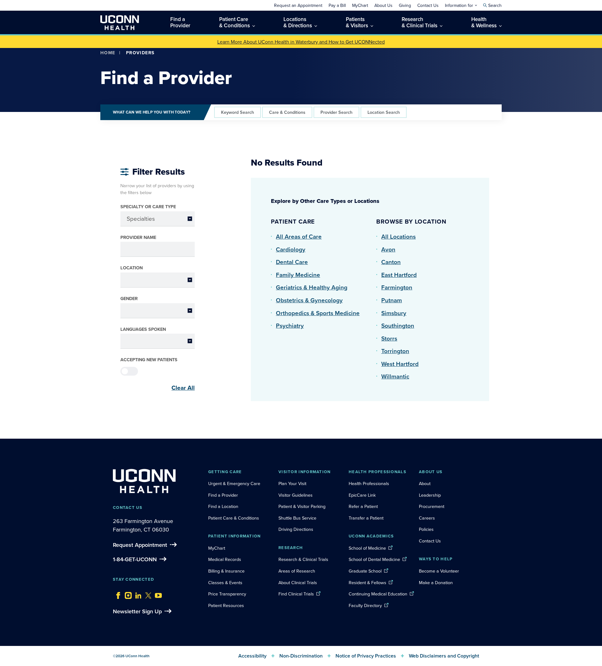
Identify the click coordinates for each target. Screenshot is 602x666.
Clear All (183, 387)
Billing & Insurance (226, 571)
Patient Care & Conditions (233, 518)
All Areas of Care (299, 236)
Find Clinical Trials (296, 593)
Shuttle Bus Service (297, 518)
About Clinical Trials (297, 582)
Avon (388, 249)
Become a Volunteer (439, 571)
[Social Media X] (146, 594)
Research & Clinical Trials (303, 559)
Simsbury (393, 313)
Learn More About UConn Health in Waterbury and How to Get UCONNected (301, 41)
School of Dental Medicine (374, 559)
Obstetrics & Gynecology (309, 300)
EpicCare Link (362, 495)
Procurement (431, 506)
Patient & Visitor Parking (301, 506)
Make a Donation (436, 582)
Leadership (430, 495)
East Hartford (399, 274)
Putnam (391, 300)
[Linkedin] (136, 594)
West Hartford (400, 363)
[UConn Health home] (119, 22)
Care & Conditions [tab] (287, 112)
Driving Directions (295, 529)
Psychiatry (290, 325)
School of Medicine (367, 548)
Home (107, 52)
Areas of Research (297, 571)
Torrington (395, 350)
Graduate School (365, 571)
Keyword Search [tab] (237, 112)
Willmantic (395, 376)
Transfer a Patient (366, 518)
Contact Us (430, 540)
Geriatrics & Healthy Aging (311, 287)
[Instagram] (126, 594)
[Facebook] (116, 594)
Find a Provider (223, 495)
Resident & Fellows (367, 582)
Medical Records (224, 559)
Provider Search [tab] (336, 112)
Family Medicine (298, 274)
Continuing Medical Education (378, 593)
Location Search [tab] (383, 112)
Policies (426, 529)
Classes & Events (225, 582)
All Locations (398, 236)
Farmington (396, 287)
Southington (397, 325)
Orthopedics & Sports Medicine (318, 313)
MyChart (216, 548)
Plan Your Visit (292, 483)
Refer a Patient (363, 506)
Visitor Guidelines (295, 495)
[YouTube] (157, 594)
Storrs (389, 338)
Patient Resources (226, 605)
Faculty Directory (365, 605)
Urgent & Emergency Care (234, 483)
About (424, 483)
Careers (427, 518)
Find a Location (223, 506)
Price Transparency (227, 593)
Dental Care (292, 261)
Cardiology (290, 249)
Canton (391, 261)
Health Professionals (369, 483)
